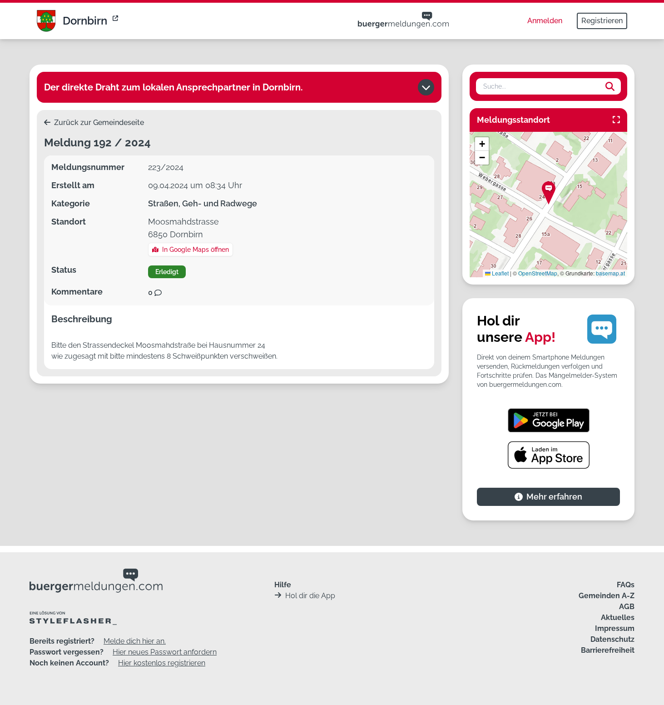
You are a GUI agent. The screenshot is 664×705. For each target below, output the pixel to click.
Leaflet (500, 273)
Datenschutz (612, 639)
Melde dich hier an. (135, 641)
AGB (626, 606)
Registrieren (602, 20)
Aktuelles (617, 617)
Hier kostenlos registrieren (161, 663)
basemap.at (610, 273)
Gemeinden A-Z (606, 595)
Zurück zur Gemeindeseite (98, 122)
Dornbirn (85, 20)
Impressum (614, 628)
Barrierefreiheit (607, 650)
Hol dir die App (310, 595)
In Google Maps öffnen (195, 249)
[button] (548, 193)
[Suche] (609, 86)
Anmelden (544, 20)
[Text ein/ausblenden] (426, 87)
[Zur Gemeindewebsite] (116, 21)
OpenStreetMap (537, 273)
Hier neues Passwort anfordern (165, 652)
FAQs (625, 584)
